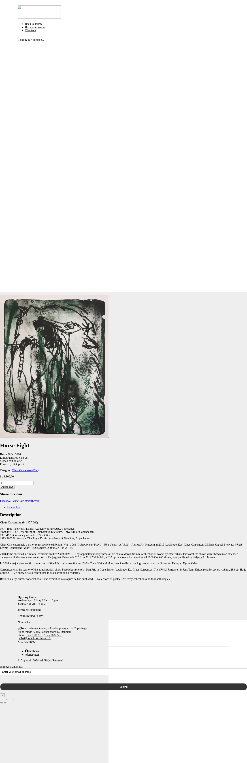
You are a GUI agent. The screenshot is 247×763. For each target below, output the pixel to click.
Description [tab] (13, 507)
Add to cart (7, 486)
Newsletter (24, 622)
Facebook (5, 500)
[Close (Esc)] (12, 699)
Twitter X (16, 500)
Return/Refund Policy (30, 615)
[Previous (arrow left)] (1, 702)
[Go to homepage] (39, 17)
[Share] (8, 699)
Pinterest (27, 500)
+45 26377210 (53, 635)
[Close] (2, 695)
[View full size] (109, 437)
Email (35, 500)
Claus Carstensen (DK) (25, 470)
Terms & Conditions (29, 609)
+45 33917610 (34, 635)
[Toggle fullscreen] (5, 699)
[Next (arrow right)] (5, 702)
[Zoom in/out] (1, 699)
